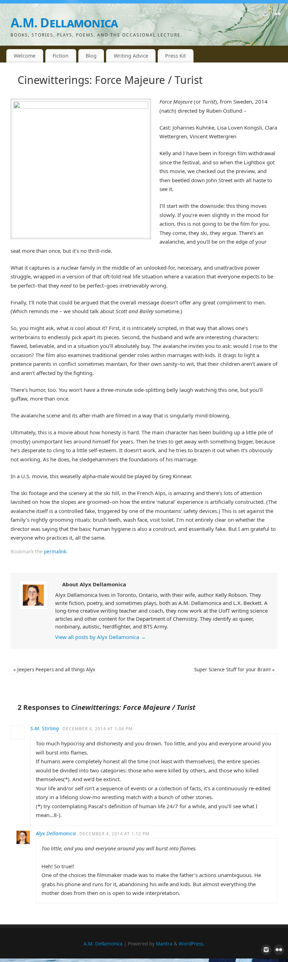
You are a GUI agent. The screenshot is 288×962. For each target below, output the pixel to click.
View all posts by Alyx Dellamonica (100, 636)
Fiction (60, 55)
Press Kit (175, 55)
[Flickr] (277, 15)
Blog (91, 55)
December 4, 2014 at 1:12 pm (114, 834)
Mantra (164, 944)
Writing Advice (131, 55)
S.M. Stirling (44, 728)
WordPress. (191, 944)
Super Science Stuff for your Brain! (234, 669)
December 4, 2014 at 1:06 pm (98, 729)
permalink (55, 551)
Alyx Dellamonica (56, 833)
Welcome (24, 55)
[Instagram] (265, 15)
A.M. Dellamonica (64, 22)
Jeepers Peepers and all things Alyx (54, 669)
